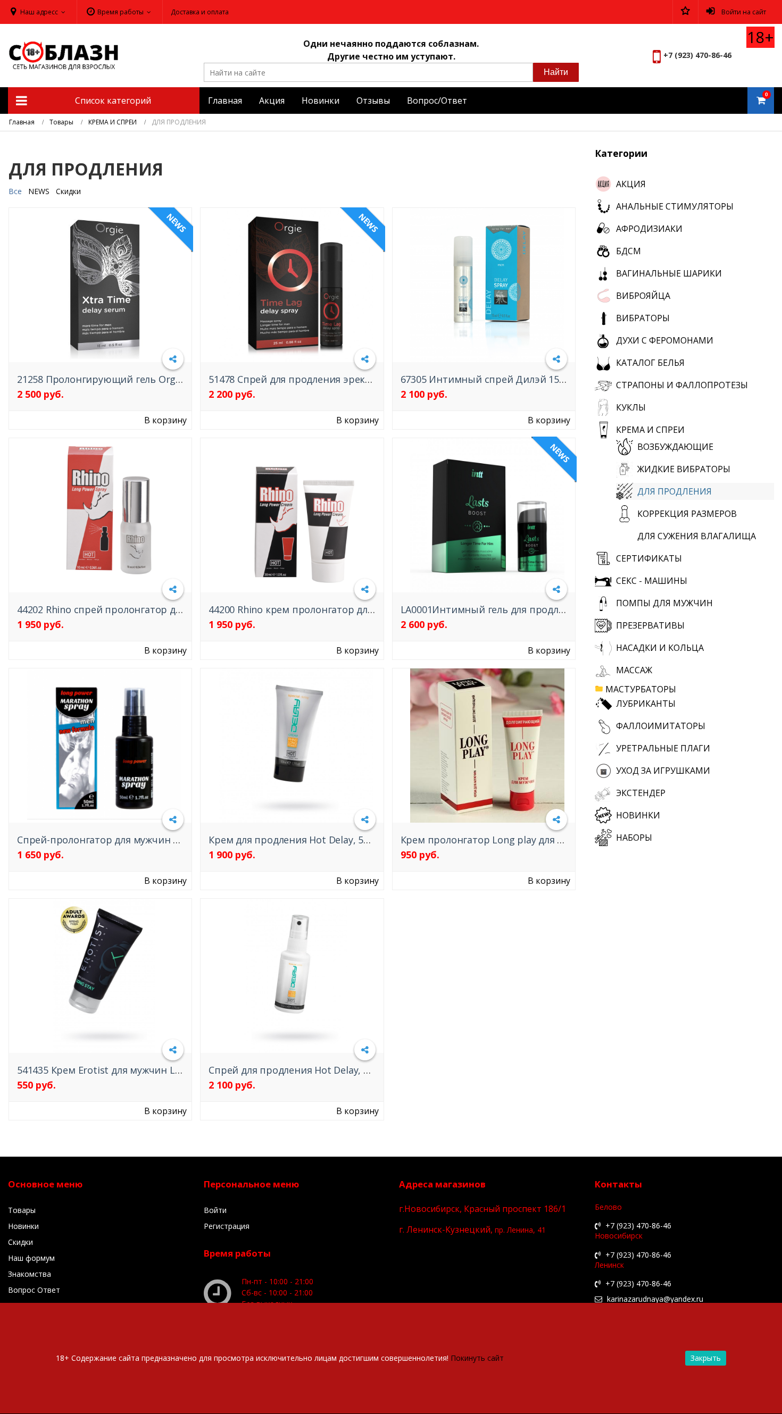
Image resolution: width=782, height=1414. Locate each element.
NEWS (38, 191)
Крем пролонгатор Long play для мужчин (498, 839)
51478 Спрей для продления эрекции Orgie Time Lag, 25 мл (347, 379)
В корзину (165, 420)
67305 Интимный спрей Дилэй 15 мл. (488, 379)
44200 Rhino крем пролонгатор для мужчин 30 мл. (326, 609)
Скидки (68, 191)
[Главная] (22, 122)
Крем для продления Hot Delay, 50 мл (296, 839)
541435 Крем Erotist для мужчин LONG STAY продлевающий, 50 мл (173, 1070)
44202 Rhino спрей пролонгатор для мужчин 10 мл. (136, 609)
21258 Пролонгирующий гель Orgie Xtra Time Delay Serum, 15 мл (168, 379)
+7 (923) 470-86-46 (697, 55)
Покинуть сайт (477, 1358)
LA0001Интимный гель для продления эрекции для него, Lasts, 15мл (563, 609)
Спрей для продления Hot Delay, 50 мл (299, 1070)
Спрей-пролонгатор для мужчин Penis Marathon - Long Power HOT (172, 839)
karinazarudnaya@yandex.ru (654, 1299)
